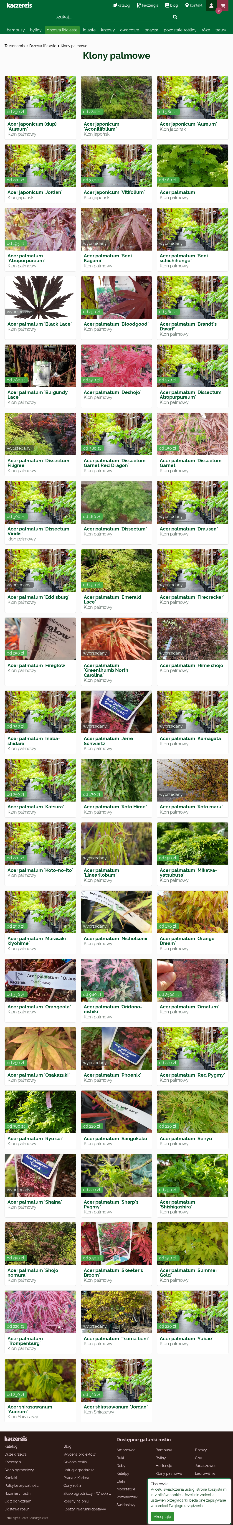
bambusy (16, 30)
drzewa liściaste (62, 30)
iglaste (89, 30)
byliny (36, 30)
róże (206, 30)
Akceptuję (162, 1517)
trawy (220, 30)
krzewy (108, 30)
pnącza (151, 30)
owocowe (129, 30)
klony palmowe (74, 46)
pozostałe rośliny (180, 30)
